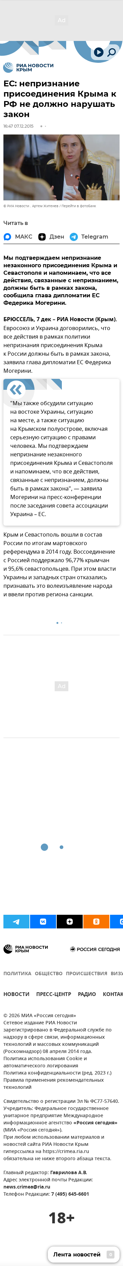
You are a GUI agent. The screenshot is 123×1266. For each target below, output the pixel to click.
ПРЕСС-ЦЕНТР (53, 995)
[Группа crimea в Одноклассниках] (96, 921)
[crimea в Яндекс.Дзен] (70, 921)
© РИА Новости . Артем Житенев (30, 206)
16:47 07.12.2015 (18, 126)
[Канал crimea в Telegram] (16, 921)
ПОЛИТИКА (17, 974)
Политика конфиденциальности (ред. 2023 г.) (57, 1073)
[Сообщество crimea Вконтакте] (43, 921)
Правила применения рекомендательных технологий (53, 1084)
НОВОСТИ (16, 995)
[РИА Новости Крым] (28, 67)
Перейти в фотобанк (79, 206)
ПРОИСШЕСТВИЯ (86, 974)
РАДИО (87, 995)
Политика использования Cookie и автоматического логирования (45, 1062)
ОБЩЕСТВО (49, 974)
